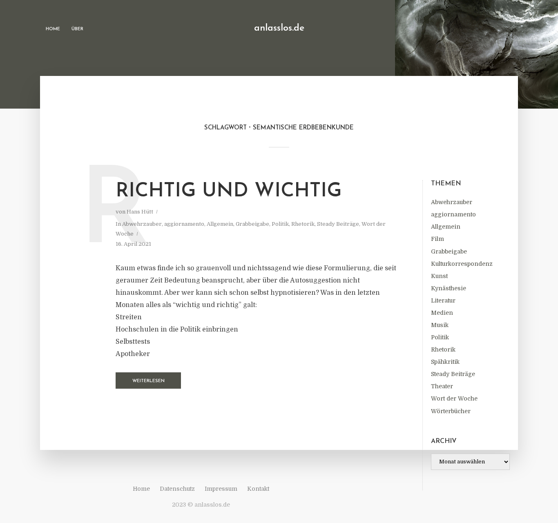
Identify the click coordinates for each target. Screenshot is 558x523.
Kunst (439, 276)
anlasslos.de (279, 28)
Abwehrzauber (451, 202)
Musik (440, 325)
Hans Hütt (140, 212)
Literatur (443, 300)
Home (53, 29)
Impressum (221, 488)
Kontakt (258, 488)
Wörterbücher (451, 411)
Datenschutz (177, 488)
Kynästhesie (448, 288)
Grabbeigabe (449, 251)
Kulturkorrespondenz (462, 263)
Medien (442, 312)
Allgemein (445, 226)
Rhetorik (443, 349)
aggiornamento (453, 214)
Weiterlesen (148, 381)
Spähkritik (445, 361)
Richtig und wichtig (229, 191)
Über (77, 29)
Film (437, 239)
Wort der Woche (454, 398)
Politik (440, 337)
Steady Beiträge (453, 374)
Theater (442, 386)
